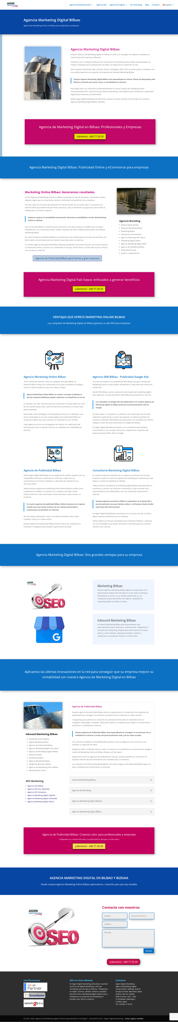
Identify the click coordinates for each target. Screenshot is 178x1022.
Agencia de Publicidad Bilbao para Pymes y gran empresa (67, 258)
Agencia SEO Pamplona (36, 792)
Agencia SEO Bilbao (35, 786)
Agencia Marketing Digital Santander (42, 798)
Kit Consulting (136, 5)
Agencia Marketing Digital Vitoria (40, 801)
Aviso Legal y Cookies (134, 1018)
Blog (147, 5)
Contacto (156, 5)
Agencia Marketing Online (80, 5)
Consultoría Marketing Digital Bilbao (116, 470)
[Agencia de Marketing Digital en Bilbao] (43, 728)
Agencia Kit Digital (117, 5)
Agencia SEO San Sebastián (38, 789)
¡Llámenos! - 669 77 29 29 (89, 288)
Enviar (149, 950)
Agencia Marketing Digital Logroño (41, 795)
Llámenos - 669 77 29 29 (90, 136)
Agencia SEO (101, 5)
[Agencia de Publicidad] (136, 214)
